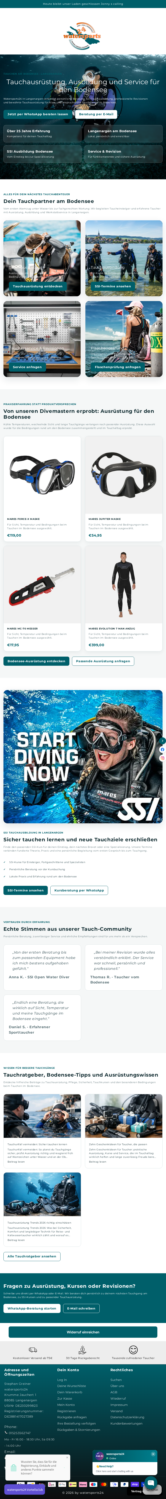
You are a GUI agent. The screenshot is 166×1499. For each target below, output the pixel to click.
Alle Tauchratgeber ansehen (32, 1256)
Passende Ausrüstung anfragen (103, 661)
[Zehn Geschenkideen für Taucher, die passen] (123, 1116)
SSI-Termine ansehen (113, 286)
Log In (62, 1380)
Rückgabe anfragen (72, 1417)
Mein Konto (66, 1405)
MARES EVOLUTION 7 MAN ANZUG (112, 628)
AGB (113, 1392)
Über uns (117, 1386)
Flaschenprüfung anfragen (118, 367)
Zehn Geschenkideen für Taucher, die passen (118, 1144)
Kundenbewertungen (126, 1423)
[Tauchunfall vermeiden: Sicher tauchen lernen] (42, 1116)
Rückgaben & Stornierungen (78, 1430)
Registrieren (66, 1411)
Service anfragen (27, 367)
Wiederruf (118, 1398)
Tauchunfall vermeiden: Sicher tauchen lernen (37, 1144)
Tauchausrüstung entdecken (38, 286)
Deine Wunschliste (71, 1386)
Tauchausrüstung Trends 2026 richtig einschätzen (39, 1222)
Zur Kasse (64, 1398)
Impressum (119, 1405)
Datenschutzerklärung (127, 1417)
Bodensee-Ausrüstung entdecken (36, 661)
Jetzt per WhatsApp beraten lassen (38, 114)
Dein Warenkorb (69, 1392)
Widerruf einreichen (83, 1332)
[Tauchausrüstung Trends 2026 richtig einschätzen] (42, 1194)
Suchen (116, 1380)
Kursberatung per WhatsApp (79, 890)
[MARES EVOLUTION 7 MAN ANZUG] (123, 584)
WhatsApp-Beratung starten (32, 1308)
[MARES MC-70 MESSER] (42, 584)
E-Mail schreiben (81, 1308)
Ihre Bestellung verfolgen (76, 1423)
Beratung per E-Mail (96, 114)
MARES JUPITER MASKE (105, 519)
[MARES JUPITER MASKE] (123, 475)
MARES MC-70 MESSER (22, 628)
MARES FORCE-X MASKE (23, 519)
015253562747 (20, 1433)
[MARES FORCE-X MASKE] (42, 475)
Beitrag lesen (16, 1161)
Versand (116, 1411)
